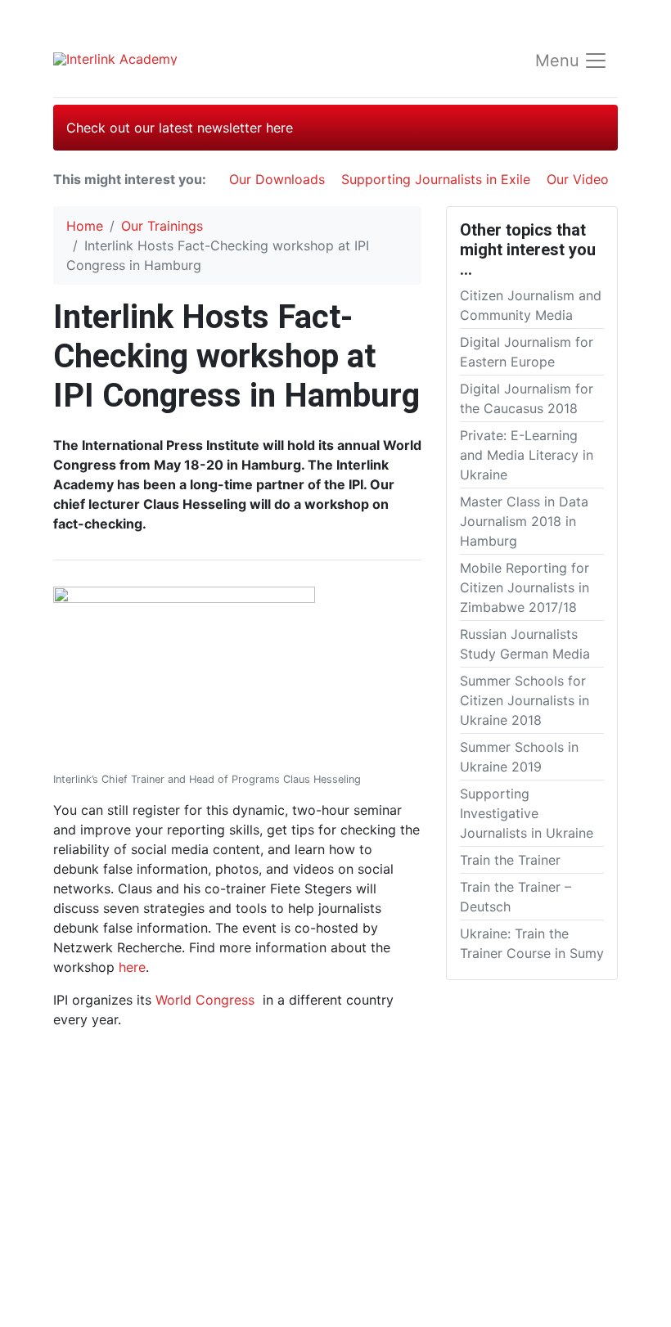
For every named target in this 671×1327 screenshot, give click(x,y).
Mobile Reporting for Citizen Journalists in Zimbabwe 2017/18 (524, 587)
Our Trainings (162, 226)
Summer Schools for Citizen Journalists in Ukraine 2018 (524, 700)
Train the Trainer (510, 860)
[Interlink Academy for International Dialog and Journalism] (163, 58)
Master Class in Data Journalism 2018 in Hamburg (524, 521)
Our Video (578, 179)
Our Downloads (277, 179)
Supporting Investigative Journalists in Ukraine (526, 813)
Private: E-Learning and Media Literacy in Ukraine (526, 455)
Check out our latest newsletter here (179, 127)
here (132, 967)
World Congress (204, 1000)
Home (84, 226)
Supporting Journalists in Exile (435, 179)
